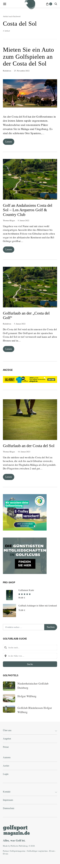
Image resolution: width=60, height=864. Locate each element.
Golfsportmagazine (17, 851)
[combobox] (30, 647)
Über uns (7, 730)
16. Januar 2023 (24, 451)
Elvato (52, 851)
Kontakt (6, 791)
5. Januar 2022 (19, 323)
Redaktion (7, 70)
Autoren (6, 757)
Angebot (7, 738)
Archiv (6, 766)
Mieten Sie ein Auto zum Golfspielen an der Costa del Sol (28, 56)
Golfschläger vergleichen (37, 851)
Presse (6, 747)
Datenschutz (8, 808)
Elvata (5, 853)
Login (5, 774)
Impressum (8, 800)
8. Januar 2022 (23, 220)
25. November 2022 (22, 70)
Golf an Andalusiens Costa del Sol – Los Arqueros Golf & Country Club (27, 210)
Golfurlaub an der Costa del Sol (28, 445)
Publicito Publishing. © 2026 (23, 845)
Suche (30, 664)
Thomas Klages (9, 220)
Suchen (51, 627)
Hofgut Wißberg (27, 696)
